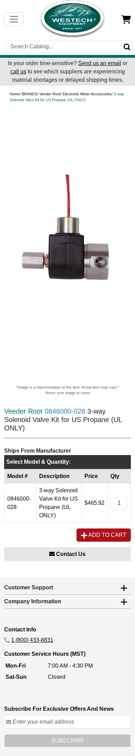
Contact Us (70, 554)
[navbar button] (14, 19)
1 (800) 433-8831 (32, 640)
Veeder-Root (50, 94)
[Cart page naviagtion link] (126, 19)
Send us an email (99, 63)
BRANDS (29, 94)
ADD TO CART (106, 535)
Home (15, 94)
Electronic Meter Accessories (87, 94)
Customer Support (28, 587)
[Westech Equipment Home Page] (73, 19)
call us (18, 71)
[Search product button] (127, 46)
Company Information (32, 601)
